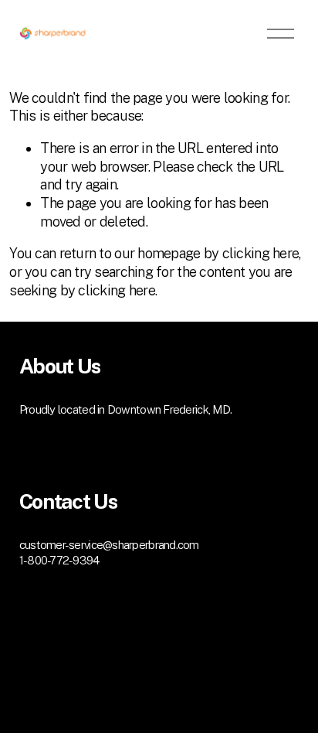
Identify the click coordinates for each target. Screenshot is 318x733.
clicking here (260, 253)
